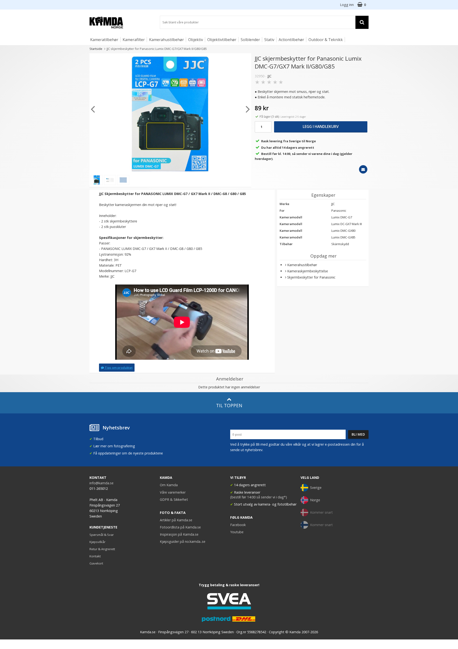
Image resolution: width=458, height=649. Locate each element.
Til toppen (229, 405)
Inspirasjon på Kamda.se (179, 534)
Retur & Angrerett (102, 549)
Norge (315, 500)
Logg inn (347, 4)
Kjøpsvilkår (97, 542)
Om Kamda (169, 485)
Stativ (269, 39)
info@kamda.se (101, 483)
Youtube (237, 532)
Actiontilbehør (291, 39)
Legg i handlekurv (321, 126)
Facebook (238, 524)
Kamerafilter (134, 39)
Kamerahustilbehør (166, 39)
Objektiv (195, 39)
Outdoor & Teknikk (325, 39)
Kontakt (95, 556)
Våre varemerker (173, 492)
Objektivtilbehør (221, 39)
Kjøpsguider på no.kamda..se (182, 541)
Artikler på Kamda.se (176, 520)
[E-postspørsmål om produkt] (363, 169)
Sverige (316, 487)
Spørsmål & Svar (101, 535)
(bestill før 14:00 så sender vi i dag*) (258, 497)
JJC (269, 76)
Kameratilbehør (104, 39)
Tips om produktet (118, 367)
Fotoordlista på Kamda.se (180, 527)
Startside (95, 49)
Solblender (250, 39)
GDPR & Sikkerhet (174, 499)
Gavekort (96, 563)
